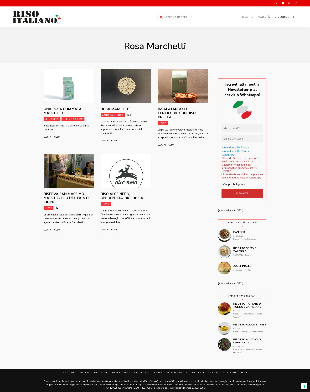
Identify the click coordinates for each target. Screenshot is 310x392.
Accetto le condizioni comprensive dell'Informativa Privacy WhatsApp (242, 176)
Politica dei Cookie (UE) (205, 372)
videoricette (285, 17)
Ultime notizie (73, 119)
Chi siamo (68, 372)
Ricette (247, 17)
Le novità (52, 119)
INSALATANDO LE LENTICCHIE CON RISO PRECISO (177, 113)
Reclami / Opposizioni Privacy (170, 372)
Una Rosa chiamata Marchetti (63, 111)
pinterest (289, 3)
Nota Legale (101, 372)
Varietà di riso (113, 115)
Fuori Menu (229, 372)
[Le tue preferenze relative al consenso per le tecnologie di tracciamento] (304, 386)
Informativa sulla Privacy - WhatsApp (236, 153)
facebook (270, 3)
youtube (283, 3)
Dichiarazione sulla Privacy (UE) (130, 372)
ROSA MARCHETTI (116, 109)
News (162, 123)
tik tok (296, 3)
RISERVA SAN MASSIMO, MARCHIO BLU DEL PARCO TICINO (66, 198)
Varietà (264, 17)
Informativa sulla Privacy (235, 147)
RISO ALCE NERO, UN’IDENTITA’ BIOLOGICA (122, 196)
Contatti (84, 372)
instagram (276, 3)
